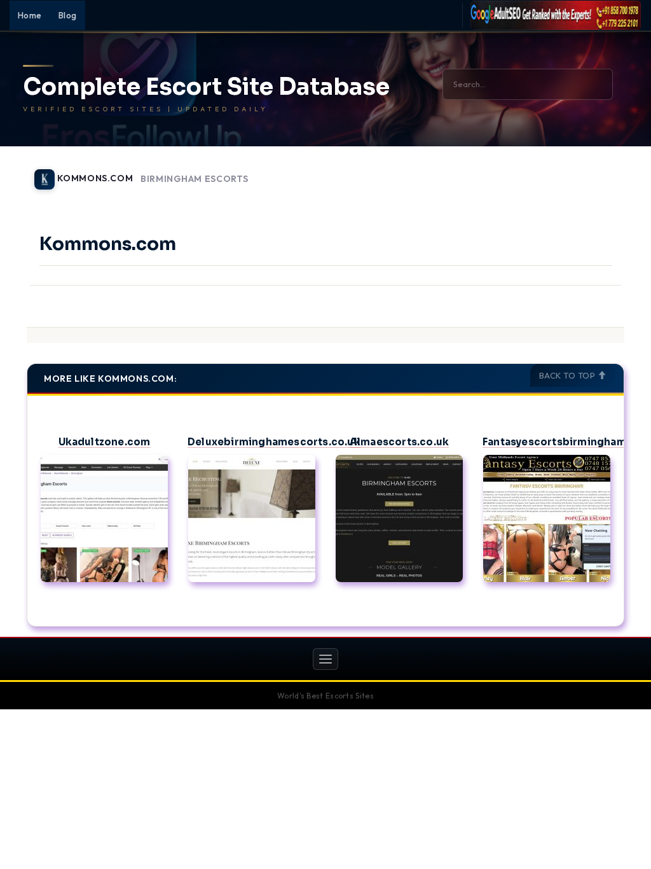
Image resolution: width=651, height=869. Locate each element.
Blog (67, 15)
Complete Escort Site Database (206, 87)
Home (30, 15)
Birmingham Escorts (194, 179)
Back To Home (591, 172)
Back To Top (568, 375)
